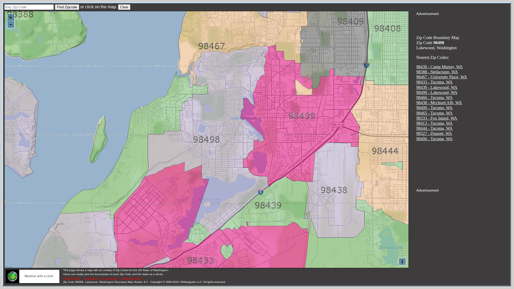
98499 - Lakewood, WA (437, 92)
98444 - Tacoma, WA (434, 128)
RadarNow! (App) (131, 278)
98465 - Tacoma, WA (434, 113)
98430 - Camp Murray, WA (439, 66)
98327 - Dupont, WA (434, 133)
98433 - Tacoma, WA (434, 82)
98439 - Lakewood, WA (437, 87)
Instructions (91, 278)
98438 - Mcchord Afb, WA (439, 102)
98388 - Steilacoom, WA (437, 72)
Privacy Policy (109, 278)
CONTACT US (71, 278)
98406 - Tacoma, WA (434, 138)
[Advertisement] (463, 23)
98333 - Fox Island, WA (436, 118)
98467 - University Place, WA (441, 77)
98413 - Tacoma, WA (434, 123)
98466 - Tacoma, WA (434, 97)
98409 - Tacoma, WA (434, 107)
